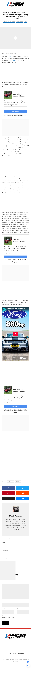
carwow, (10, 56)
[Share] (8, 488)
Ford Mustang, (14, 60)
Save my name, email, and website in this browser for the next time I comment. (15, 616)
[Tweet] (22, 488)
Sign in (3, 542)
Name (3, 601)
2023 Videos (11, 481)
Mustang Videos (19, 21)
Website (19, 608)
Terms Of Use (23, 650)
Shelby (25, 21)
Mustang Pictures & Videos (9, 21)
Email (3, 608)
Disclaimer (21, 653)
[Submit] (22, 493)
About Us (6, 650)
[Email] (8, 498)
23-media (18, 481)
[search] (27, 551)
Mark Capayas (15, 516)
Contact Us (14, 650)
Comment (4, 583)
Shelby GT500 (15, 23)
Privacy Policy (11, 653)
